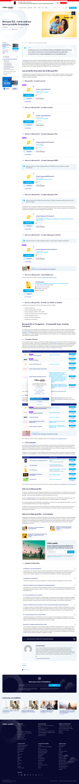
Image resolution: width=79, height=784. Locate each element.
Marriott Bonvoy (41, 760)
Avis (3, 19)
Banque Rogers (20, 749)
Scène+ (39, 766)
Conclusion (5, 74)
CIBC (18, 755)
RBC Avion (40, 763)
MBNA (19, 758)
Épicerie (60, 754)
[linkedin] (36, 656)
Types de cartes (62, 743)
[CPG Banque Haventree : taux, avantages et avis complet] (49, 705)
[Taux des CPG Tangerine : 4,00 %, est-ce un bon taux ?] (11, 705)
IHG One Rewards (41, 758)
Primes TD (40, 761)
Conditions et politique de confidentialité (54, 556)
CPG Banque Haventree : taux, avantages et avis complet (47, 711)
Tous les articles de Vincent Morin (43, 658)
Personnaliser (39, 404)
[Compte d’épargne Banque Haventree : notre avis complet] (30, 705)
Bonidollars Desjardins (42, 752)
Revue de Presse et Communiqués (24, 731)
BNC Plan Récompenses (42, 751)
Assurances (61, 733)
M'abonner (70, 551)
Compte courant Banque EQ (43, 89)
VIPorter (39, 767)
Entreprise (61, 752)
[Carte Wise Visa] (25, 479)
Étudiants (61, 757)
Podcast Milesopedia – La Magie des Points (46, 732)
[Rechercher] (63, 8)
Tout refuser (39, 401)
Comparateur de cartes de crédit (65, 727)
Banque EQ (26, 60)
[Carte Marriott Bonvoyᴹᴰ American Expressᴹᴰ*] (15, 45)
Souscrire (28, 95)
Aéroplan (60, 731)
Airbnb (60, 749)
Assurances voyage (63, 751)
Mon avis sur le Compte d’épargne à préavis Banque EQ (48, 268)
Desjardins (20, 757)
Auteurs (19, 727)
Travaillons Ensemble (53, 780)
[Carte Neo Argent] (25, 465)
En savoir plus (28, 101)
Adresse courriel (50, 549)
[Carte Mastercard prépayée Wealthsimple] (25, 475)
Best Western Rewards (42, 749)
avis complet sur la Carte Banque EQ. (47, 277)
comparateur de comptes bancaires (57, 391)
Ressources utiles (42, 724)
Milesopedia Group (21, 734)
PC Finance (20, 760)
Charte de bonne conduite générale (25, 733)
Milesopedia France (21, 736)
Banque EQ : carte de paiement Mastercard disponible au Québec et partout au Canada (37, 535)
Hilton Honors (40, 757)
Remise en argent (62, 760)
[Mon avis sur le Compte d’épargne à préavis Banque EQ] (24, 528)
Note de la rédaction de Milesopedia (71, 38)
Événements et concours (43, 728)
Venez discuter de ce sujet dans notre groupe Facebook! (40, 639)
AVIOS (39, 748)
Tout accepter (39, 398)
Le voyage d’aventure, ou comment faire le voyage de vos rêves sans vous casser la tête (67, 712)
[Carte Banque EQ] (28, 284)
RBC (18, 761)
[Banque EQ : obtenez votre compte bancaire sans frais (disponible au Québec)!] (52, 528)
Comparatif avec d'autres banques (9, 71)
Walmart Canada (21, 767)
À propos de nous (21, 725)
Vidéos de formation (42, 734)
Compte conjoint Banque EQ (43, 115)
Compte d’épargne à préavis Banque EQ (46, 249)
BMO (18, 752)
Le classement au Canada (64, 725)
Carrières (19, 730)
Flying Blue (40, 755)
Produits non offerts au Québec (9, 69)
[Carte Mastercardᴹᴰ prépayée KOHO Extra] (25, 461)
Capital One (20, 754)
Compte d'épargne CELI (8, 63)
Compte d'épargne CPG (8, 65)
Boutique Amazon (41, 735)
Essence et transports (63, 755)
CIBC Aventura (41, 754)
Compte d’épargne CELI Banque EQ (45, 142)
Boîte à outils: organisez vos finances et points (46, 726)
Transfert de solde (62, 767)
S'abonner (73, 7)
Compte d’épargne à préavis (56, 398)
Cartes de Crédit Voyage (64, 730)
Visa (60, 748)
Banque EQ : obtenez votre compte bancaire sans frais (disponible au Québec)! (64, 528)
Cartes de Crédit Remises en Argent (66, 728)
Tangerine (19, 763)
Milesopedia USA (21, 737)
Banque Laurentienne (22, 746)
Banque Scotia (20, 751)
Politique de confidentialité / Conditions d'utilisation (68, 780)
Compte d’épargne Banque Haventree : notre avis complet (28, 711)
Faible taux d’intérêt (62, 758)
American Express (62, 745)
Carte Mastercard (7, 68)
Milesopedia (20, 724)
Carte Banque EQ (33, 445)
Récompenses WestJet (42, 764)
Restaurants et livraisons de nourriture (66, 761)
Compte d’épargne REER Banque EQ (45, 176)
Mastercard (61, 746)
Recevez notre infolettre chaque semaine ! (46, 731)
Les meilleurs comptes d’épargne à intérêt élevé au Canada (48, 433)
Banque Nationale (21, 748)
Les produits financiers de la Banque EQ (10, 59)
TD (18, 764)
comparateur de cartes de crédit (68, 484)
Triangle (19, 766)
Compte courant (53, 342)
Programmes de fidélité (43, 743)
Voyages (60, 769)
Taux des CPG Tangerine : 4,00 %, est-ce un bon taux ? (10, 711)
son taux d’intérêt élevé (27, 331)
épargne (27, 334)
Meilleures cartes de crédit (65, 724)
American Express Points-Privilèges (45, 746)
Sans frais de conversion (63, 766)
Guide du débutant (42, 729)
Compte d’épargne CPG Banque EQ (45, 216)
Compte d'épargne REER (8, 64)
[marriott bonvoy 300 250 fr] (10, 90)
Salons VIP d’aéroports (63, 763)
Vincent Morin (40, 646)
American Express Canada (23, 745)
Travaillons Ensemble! (22, 739)
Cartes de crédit (21, 743)
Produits (7, 19)
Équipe (19, 728)
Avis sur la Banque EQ (7, 73)
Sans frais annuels (62, 764)
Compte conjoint (6, 61)
